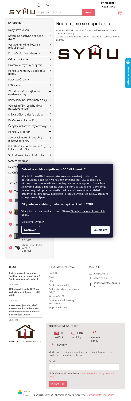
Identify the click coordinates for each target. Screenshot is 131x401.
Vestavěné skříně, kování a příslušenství (24, 46)
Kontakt (53, 273)
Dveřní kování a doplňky (22, 120)
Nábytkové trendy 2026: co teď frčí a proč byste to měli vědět (24, 292)
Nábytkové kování (19, 30)
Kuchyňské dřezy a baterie (24, 53)
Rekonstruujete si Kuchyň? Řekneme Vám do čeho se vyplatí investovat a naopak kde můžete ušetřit (24, 310)
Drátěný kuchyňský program (25, 65)
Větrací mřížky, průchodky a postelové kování (25, 107)
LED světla (14, 85)
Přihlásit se (58, 383)
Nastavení (30, 230)
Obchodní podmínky (60, 285)
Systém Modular (18, 161)
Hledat (89, 12)
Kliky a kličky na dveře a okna (25, 114)
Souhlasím (100, 230)
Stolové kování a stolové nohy (26, 155)
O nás (52, 276)
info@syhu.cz (100, 273)
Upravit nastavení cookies (100, 394)
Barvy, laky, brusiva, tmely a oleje (28, 100)
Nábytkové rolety (18, 79)
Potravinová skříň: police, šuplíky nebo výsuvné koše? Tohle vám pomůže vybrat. (24, 276)
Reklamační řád (57, 296)
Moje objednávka (58, 307)
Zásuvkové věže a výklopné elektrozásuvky (24, 92)
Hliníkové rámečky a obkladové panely (26, 72)
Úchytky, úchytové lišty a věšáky (27, 126)
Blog (51, 280)
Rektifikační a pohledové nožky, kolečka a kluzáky (27, 148)
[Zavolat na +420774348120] (41, 5)
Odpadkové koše (18, 59)
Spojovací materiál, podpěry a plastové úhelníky (26, 139)
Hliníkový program (19, 132)
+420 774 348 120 (102, 278)
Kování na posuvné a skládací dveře (25, 37)
